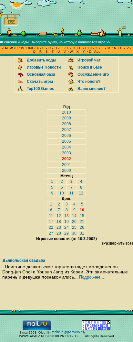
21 (82, 221)
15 (82, 216)
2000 (66, 170)
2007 (66, 129)
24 (66, 227)
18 (58, 221)
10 (61, 193)
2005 (66, 141)
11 (71, 193)
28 (58, 233)
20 (74, 221)
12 (81, 193)
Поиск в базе (89, 67)
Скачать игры (40, 81)
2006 (66, 135)
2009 (66, 118)
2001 (66, 164)
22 (51, 227)
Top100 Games (40, 88)
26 (82, 227)
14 (74, 216)
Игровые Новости (44, 67)
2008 (66, 124)
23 (58, 227)
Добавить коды (41, 60)
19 (66, 221)
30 (74, 233)
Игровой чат (89, 60)
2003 (66, 153)
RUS (20, 48)
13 (66, 216)
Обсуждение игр (93, 74)
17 (51, 221)
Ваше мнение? (91, 88)
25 (74, 227)
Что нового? (88, 81)
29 (66, 233)
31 (82, 233)
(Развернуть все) (117, 243)
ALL (97, 51)
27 (51, 233)
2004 (66, 147)
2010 (66, 112)
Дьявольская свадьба (24, 260)
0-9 (30, 48)
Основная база (41, 74)
